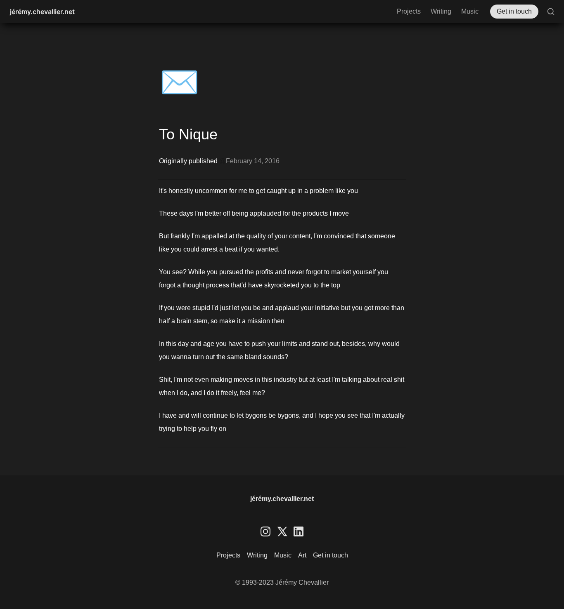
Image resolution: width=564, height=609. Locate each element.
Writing (441, 11)
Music (470, 11)
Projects (409, 11)
